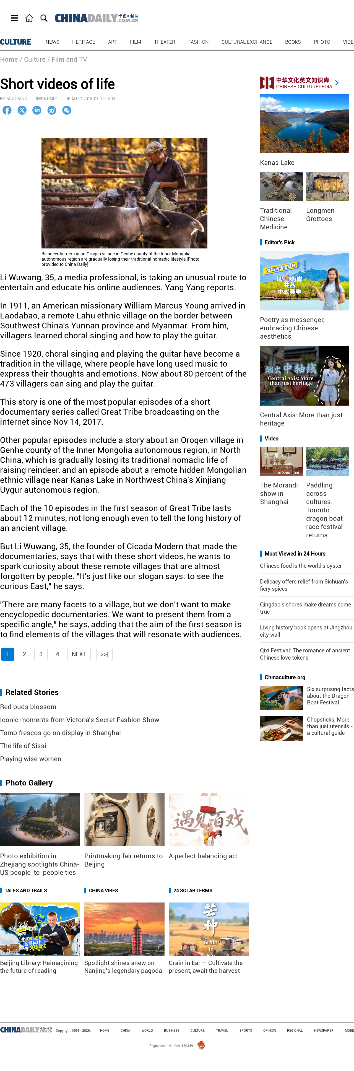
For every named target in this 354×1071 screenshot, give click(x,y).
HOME (104, 1031)
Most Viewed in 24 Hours (295, 553)
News (52, 42)
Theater (164, 42)
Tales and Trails (26, 890)
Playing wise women (30, 759)
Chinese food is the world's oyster (301, 565)
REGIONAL (295, 1031)
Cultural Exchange (247, 42)
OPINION (269, 1031)
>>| (104, 654)
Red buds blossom (28, 707)
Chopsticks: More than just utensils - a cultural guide (330, 726)
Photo (322, 42)
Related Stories (32, 692)
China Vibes (103, 890)
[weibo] (52, 110)
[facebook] (7, 110)
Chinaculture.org (285, 677)
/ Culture (33, 59)
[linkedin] (37, 110)
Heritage (83, 42)
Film (135, 42)
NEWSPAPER (324, 1031)
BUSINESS (171, 1031)
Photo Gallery (29, 782)
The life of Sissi (23, 746)
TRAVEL (222, 1031)
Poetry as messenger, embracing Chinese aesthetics (292, 328)
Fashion (198, 42)
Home (9, 59)
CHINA (125, 1031)
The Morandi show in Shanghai (279, 493)
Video (271, 438)
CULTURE (15, 42)
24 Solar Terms (192, 890)
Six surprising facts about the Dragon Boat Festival (330, 696)
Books (293, 42)
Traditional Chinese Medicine (276, 219)
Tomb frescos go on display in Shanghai (60, 733)
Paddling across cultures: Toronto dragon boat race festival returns (324, 510)
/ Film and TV (67, 59)
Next (79, 654)
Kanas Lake (277, 163)
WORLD (147, 1031)
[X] (22, 110)
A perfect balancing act (203, 856)
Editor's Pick (280, 242)
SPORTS (246, 1031)
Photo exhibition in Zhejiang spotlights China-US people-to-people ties (40, 864)
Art (112, 42)
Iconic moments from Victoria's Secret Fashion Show (79, 720)
